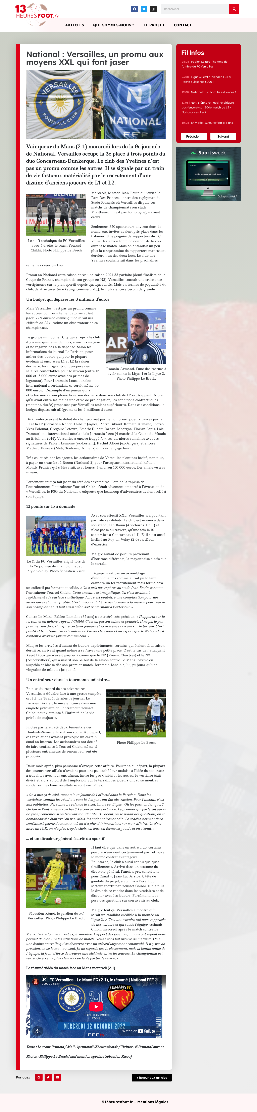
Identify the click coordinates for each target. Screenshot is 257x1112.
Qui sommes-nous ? (113, 25)
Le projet (154, 25)
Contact (183, 25)
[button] (39, 1077)
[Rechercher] (234, 9)
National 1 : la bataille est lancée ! (209, 92)
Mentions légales (152, 1102)
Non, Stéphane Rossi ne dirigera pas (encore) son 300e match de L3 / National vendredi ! (208, 107)
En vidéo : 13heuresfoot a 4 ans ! (208, 123)
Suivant (223, 136)
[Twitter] (144, 9)
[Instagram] (153, 9)
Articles (74, 25)
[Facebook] (134, 9)
